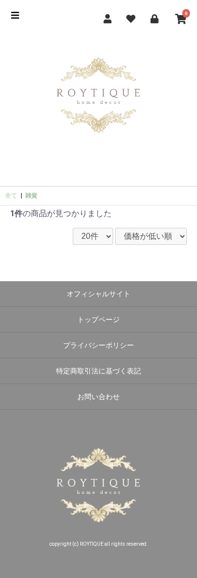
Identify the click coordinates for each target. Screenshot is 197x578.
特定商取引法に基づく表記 (98, 371)
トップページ (98, 319)
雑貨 (31, 195)
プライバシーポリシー (98, 345)
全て (11, 195)
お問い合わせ (98, 397)
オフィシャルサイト (98, 294)
